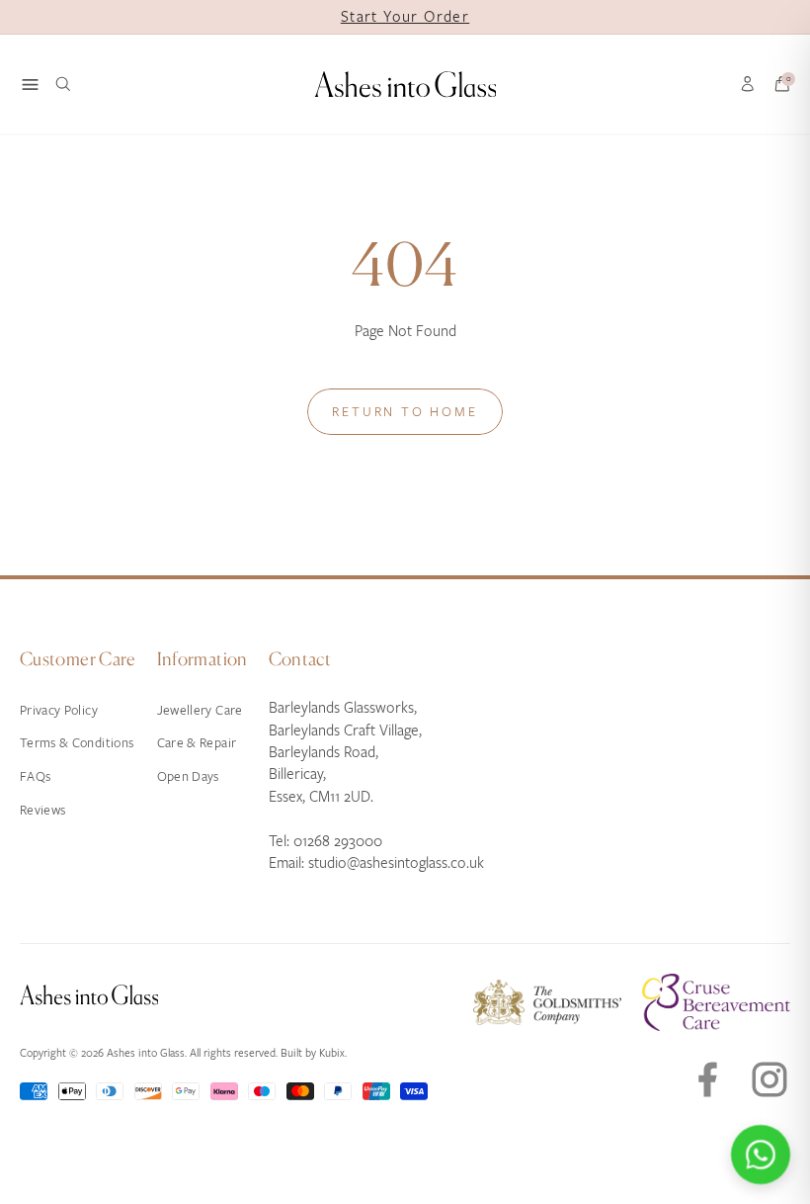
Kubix (332, 1053)
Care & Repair (197, 742)
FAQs (35, 776)
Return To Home (404, 411)
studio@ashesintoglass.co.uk (396, 863)
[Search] (63, 84)
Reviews (42, 810)
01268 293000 (337, 841)
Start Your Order (405, 17)
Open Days (188, 776)
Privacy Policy (59, 710)
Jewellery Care (200, 710)
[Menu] (30, 84)
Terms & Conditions (76, 742)
